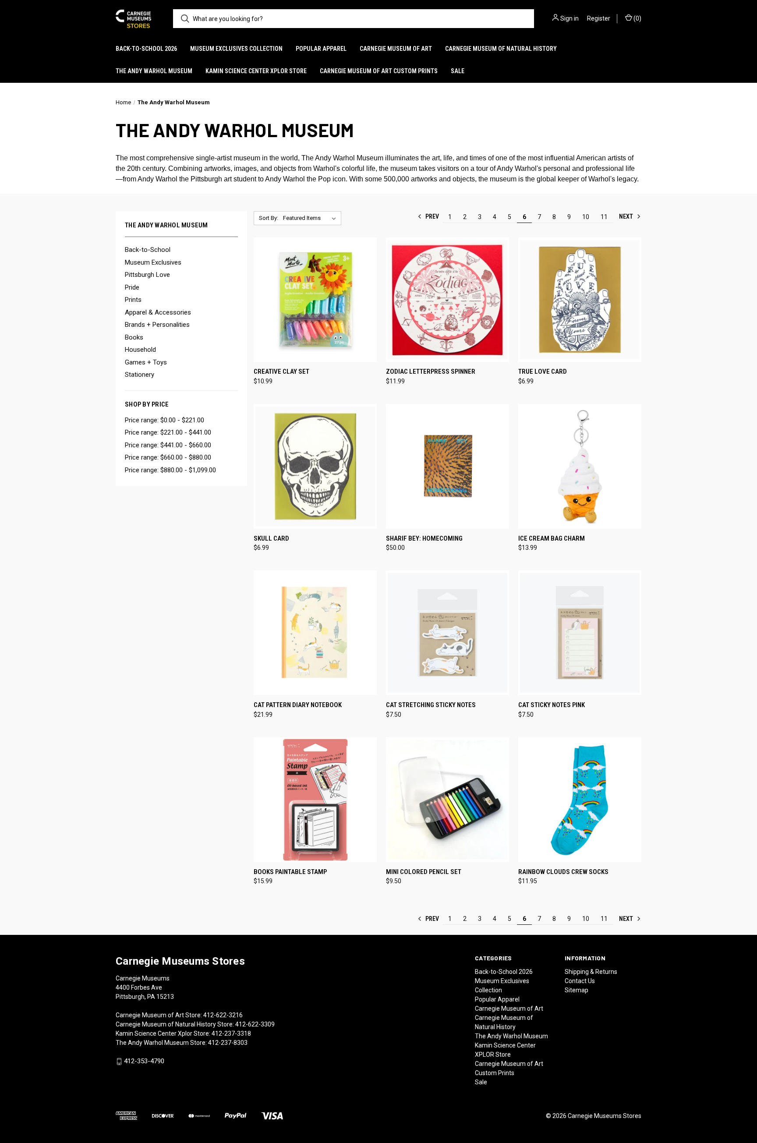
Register (598, 18)
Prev (431, 216)
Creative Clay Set (281, 371)
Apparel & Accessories (158, 312)
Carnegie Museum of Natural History (501, 48)
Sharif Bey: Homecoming (424, 538)
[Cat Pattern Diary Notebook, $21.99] (315, 633)
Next (626, 216)
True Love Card (542, 371)
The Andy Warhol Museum (154, 70)
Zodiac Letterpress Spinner (430, 371)
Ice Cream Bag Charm (551, 538)
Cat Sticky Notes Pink (551, 705)
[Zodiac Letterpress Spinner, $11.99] (447, 300)
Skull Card (271, 538)
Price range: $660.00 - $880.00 (168, 457)
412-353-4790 (144, 1061)
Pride (132, 287)
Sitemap (576, 990)
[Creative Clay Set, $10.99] (315, 300)
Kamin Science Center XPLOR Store (256, 70)
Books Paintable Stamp (290, 872)
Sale (457, 70)
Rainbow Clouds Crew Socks (563, 872)
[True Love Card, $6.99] (580, 300)
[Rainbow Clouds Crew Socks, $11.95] (580, 799)
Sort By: (268, 218)
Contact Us (580, 980)
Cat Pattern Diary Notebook (298, 705)
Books (134, 337)
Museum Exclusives (153, 262)
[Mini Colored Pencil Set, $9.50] (447, 799)
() (636, 18)
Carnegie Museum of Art (396, 48)
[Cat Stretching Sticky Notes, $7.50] (447, 633)
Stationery (139, 375)
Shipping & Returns (591, 971)
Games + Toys (146, 362)
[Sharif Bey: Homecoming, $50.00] (447, 466)
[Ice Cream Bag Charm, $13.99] (580, 466)
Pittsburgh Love (147, 275)
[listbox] (311, 218)
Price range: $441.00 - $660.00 (168, 445)
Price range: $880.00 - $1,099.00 (170, 470)
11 (604, 216)
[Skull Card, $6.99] (315, 466)
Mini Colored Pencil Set (423, 872)
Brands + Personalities (157, 325)
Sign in (569, 18)
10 (585, 216)
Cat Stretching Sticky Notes (431, 705)
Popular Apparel (321, 48)
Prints (133, 300)
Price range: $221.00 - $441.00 (168, 432)
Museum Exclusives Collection (236, 48)
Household (140, 350)
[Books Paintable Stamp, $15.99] (315, 799)
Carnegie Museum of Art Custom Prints (379, 70)
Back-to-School (147, 250)
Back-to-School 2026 (146, 48)
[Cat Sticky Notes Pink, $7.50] (580, 633)
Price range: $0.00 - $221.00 (164, 420)
